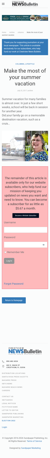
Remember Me (15, 252)
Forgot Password (13, 283)
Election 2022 (8, 421)
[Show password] (43, 245)
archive (30, 91)
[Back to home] (25, 4)
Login (4, 427)
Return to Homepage (13, 300)
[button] (3, 4)
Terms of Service (34, 441)
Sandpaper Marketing (31, 448)
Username (10, 222)
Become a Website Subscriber (25, 215)
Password (9, 237)
